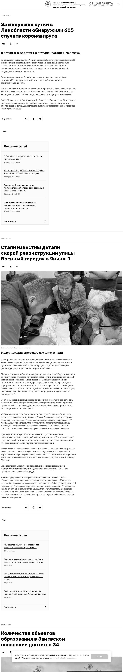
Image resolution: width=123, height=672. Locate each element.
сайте (18, 108)
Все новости (10, 221)
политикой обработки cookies (63, 658)
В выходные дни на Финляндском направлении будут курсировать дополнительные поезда (20, 205)
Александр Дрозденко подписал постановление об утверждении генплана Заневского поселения (24, 188)
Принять (99, 656)
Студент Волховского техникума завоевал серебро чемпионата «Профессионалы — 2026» (24, 576)
